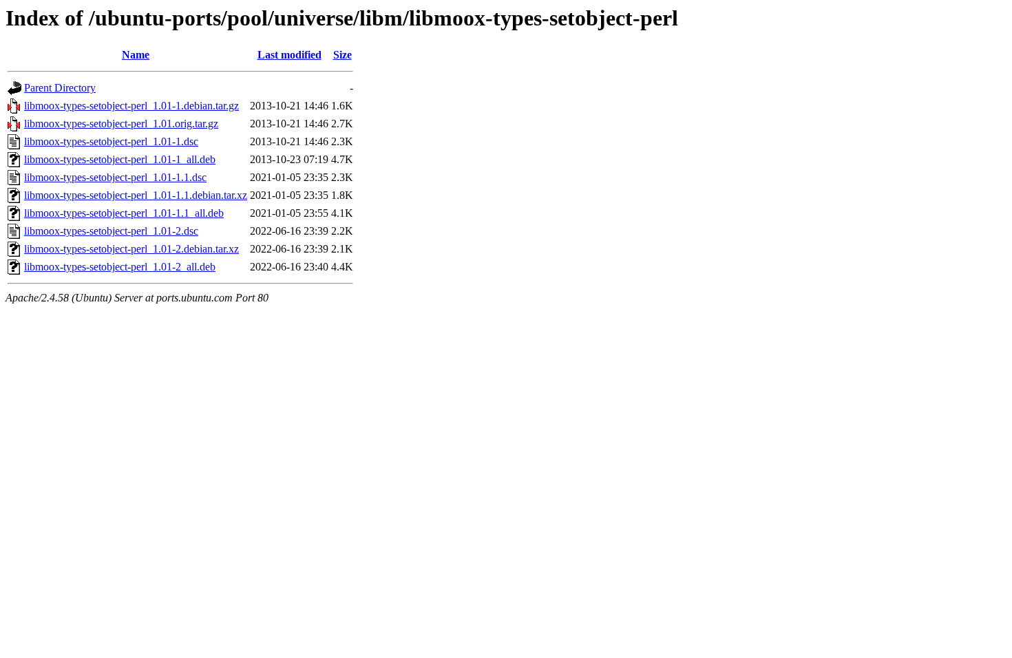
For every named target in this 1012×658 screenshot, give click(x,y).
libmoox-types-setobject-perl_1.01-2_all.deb (119, 267)
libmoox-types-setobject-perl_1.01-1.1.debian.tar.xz (135, 195)
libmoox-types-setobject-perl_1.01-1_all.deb (119, 159)
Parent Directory (60, 88)
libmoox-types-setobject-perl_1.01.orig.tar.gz (121, 123)
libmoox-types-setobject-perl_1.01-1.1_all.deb (124, 213)
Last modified (289, 55)
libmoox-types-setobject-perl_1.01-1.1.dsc (115, 177)
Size (342, 55)
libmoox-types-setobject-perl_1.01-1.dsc (111, 141)
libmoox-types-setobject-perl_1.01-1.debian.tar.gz (131, 106)
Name (135, 55)
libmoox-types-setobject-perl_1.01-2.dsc (111, 231)
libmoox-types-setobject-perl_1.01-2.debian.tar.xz (131, 249)
